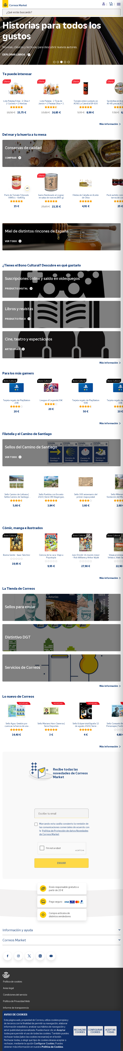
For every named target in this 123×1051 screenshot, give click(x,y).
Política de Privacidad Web (16, 1001)
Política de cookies (12, 981)
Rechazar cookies (80, 1030)
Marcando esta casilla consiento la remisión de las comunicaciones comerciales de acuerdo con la (64, 829)
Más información (108, 124)
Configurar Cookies (95, 1030)
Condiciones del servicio (15, 994)
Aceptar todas (110, 1030)
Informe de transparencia (16, 1007)
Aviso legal (8, 988)
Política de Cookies (52, 1046)
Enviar (61, 863)
